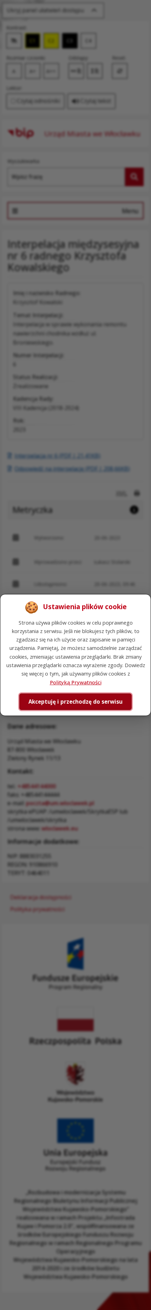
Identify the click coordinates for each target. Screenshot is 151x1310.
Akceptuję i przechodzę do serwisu (75, 701)
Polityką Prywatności (75, 682)
